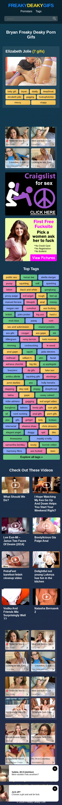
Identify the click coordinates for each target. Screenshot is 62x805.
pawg (34, 320)
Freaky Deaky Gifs (35, 802)
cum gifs (52, 407)
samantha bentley (15, 444)
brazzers (12, 370)
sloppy (43, 102)
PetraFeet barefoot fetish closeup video (12, 575)
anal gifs (37, 413)
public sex (11, 277)
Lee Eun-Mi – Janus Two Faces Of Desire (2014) (14, 541)
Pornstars (26, 11)
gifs (17, 420)
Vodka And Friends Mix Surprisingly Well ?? (14, 613)
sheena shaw (29, 426)
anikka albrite (13, 376)
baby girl (12, 91)
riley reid (23, 389)
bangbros (10, 407)
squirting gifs (33, 376)
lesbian (52, 420)
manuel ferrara (13, 302)
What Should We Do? (14, 498)
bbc (54, 432)
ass (31, 382)
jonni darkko (13, 382)
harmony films (14, 451)
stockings (51, 376)
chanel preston (46, 326)
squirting (24, 283)
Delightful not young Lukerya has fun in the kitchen (44, 576)
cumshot (31, 308)
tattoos (24, 407)
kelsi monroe (49, 339)
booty (33, 444)
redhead (10, 357)
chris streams (49, 426)
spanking (51, 283)
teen (52, 451)
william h (27, 357)
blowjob (31, 302)
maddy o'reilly (44, 438)
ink (54, 333)
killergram (11, 339)
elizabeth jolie (14, 97)
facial (53, 357)
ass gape (41, 333)
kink (40, 420)
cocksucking (31, 345)
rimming (11, 345)
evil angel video (48, 401)
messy (17, 102)
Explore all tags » (31, 457)
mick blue (14, 320)
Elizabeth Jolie (25, 51)
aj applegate (49, 364)
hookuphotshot (46, 97)
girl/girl (29, 420)
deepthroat (48, 91)
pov (7, 420)
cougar (25, 333)
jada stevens (48, 351)
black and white (28, 289)
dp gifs (31, 370)
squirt (30, 351)
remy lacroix (29, 339)
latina (11, 395)
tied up (53, 295)
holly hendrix (48, 382)
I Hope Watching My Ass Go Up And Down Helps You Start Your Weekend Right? (45, 503)
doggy (31, 432)
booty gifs (38, 407)
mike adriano (13, 401)
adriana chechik (14, 364)
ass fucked (36, 451)
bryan (24, 91)
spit (43, 432)
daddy (35, 91)
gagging (30, 97)
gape (27, 395)
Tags (39, 11)
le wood (51, 345)
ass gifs (10, 333)
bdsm (9, 289)
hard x (53, 314)
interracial (11, 426)
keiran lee (29, 277)
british (9, 314)
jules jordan (24, 314)
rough (41, 295)
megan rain (12, 308)
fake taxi (49, 370)
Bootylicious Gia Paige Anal (45, 539)
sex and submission (18, 326)
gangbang (50, 289)
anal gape (12, 351)
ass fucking (49, 308)
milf (37, 283)
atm (41, 357)
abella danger (48, 277)
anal (42, 302)
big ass (40, 314)
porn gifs (52, 413)
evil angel (28, 295)
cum (51, 320)
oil (6, 413)
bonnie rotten (49, 444)
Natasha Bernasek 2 (46, 610)
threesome (16, 438)
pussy (9, 283)
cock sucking (20, 413)
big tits (33, 364)
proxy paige (11, 295)
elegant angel (13, 432)
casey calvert (47, 395)
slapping (9, 389)
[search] (54, 18)
